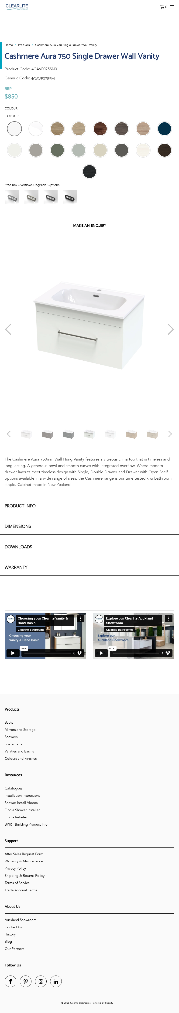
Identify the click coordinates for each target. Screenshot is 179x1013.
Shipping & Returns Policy (25, 875)
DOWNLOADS (18, 547)
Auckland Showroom (21, 920)
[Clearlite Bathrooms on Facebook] (10, 981)
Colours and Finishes (21, 758)
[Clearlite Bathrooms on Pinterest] (25, 981)
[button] (14, 128)
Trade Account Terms (21, 890)
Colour (11, 108)
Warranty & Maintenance (24, 861)
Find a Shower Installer (22, 810)
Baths (9, 722)
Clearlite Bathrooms (80, 1003)
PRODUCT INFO (20, 506)
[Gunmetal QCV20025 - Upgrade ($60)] (50, 197)
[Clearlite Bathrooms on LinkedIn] (56, 981)
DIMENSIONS (18, 526)
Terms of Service (17, 883)
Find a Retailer (16, 817)
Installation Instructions (22, 795)
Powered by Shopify (102, 1003)
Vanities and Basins (19, 751)
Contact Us (13, 927)
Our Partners (14, 948)
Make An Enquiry (89, 225)
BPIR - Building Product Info (26, 824)
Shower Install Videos (21, 802)
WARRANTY (16, 567)
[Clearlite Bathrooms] (17, 7)
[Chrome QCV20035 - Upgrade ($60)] (12, 197)
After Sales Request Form (24, 854)
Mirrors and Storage (20, 729)
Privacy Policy (15, 868)
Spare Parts (13, 744)
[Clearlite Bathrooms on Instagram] (41, 981)
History (10, 934)
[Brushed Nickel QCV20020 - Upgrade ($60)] (31, 197)
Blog (8, 941)
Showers (11, 737)
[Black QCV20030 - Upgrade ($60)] (69, 197)
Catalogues (13, 788)
